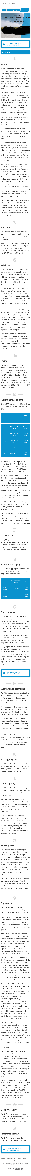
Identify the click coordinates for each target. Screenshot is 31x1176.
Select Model (10, 10)
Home (4, 10)
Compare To (17, 10)
